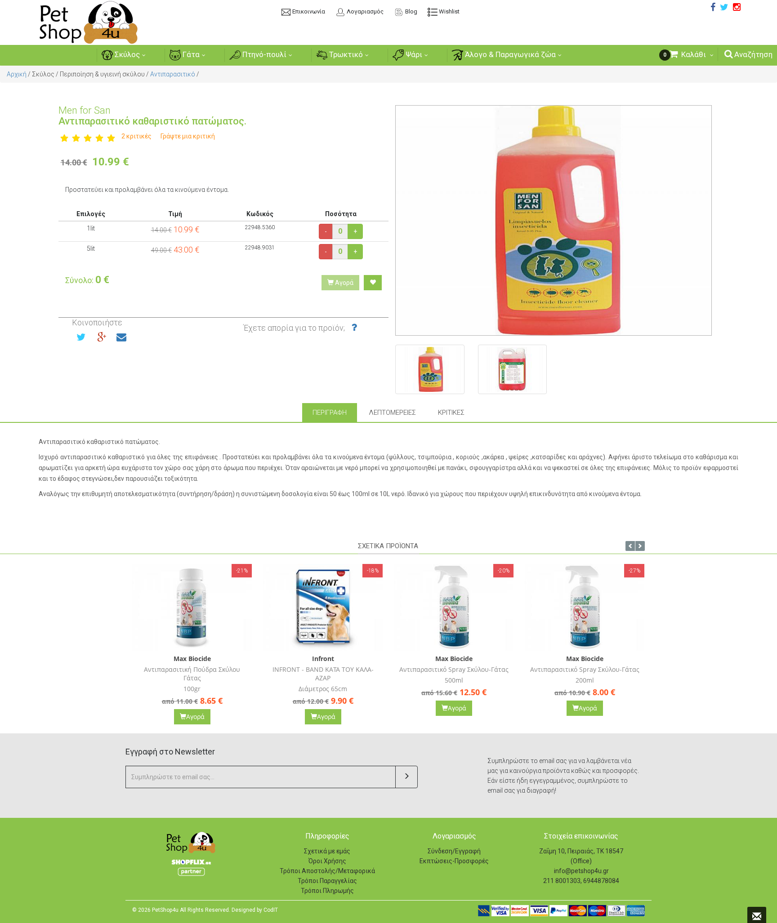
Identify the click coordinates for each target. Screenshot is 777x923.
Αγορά (343, 282)
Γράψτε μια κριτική (188, 136)
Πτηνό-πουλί (263, 54)
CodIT (270, 910)
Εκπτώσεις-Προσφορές (454, 861)
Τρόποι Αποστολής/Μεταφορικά (327, 870)
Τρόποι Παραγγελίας (327, 880)
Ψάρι (413, 54)
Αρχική (17, 74)
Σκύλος (126, 54)
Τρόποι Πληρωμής (327, 890)
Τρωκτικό (345, 54)
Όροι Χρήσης (327, 861)
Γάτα (190, 54)
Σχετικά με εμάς (327, 851)
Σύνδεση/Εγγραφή (454, 851)
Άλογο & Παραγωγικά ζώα (509, 54)
